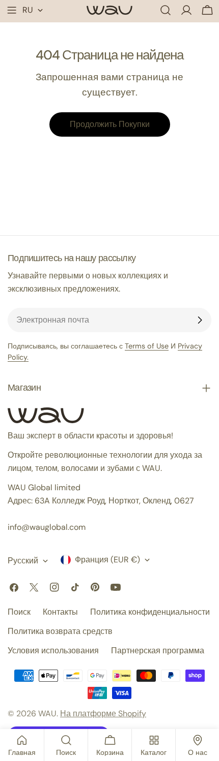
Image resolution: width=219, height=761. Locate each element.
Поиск (19, 612)
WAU (47, 713)
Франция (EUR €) (107, 559)
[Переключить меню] (12, 10)
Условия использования (53, 650)
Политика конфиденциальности (150, 612)
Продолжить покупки (110, 124)
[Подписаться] (199, 320)
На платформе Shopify (103, 713)
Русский (23, 560)
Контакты (60, 612)
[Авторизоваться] (186, 10)
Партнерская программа (157, 650)
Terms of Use (147, 346)
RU (27, 10)
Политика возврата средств (60, 631)
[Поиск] (165, 10)
